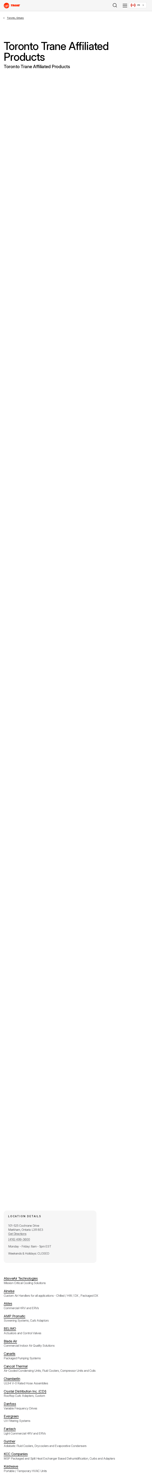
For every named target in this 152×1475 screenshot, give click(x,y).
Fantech (10, 1429)
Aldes (8, 1303)
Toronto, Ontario (15, 18)
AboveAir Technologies (21, 1278)
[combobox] (137, 5)
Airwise (9, 1291)
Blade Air (10, 1341)
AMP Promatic (14, 1316)
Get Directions (17, 1234)
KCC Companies (16, 1454)
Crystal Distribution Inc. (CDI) (25, 1391)
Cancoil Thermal (16, 1366)
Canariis (9, 1354)
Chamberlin (12, 1379)
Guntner (9, 1441)
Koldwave (11, 1466)
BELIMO (10, 1329)
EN (138, 5)
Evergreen (11, 1416)
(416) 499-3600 (19, 1239)
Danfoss (10, 1404)
